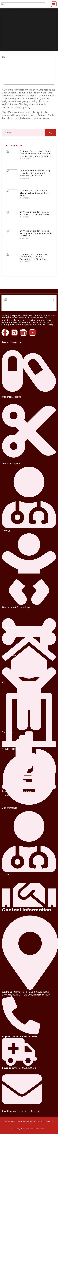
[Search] (50, 132)
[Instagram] (14, 332)
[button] (54, 4)
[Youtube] (32, 332)
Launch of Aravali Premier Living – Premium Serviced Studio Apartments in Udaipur (35, 173)
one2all (29, 1123)
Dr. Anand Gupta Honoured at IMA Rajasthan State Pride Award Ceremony (36, 233)
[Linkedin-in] (23, 332)
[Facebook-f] (5, 332)
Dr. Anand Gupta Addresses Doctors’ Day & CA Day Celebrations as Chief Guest (33, 257)
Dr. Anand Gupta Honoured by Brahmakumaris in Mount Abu (34, 213)
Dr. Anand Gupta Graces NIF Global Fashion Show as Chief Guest (34, 193)
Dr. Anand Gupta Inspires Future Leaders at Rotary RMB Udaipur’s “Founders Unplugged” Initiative (36, 153)
